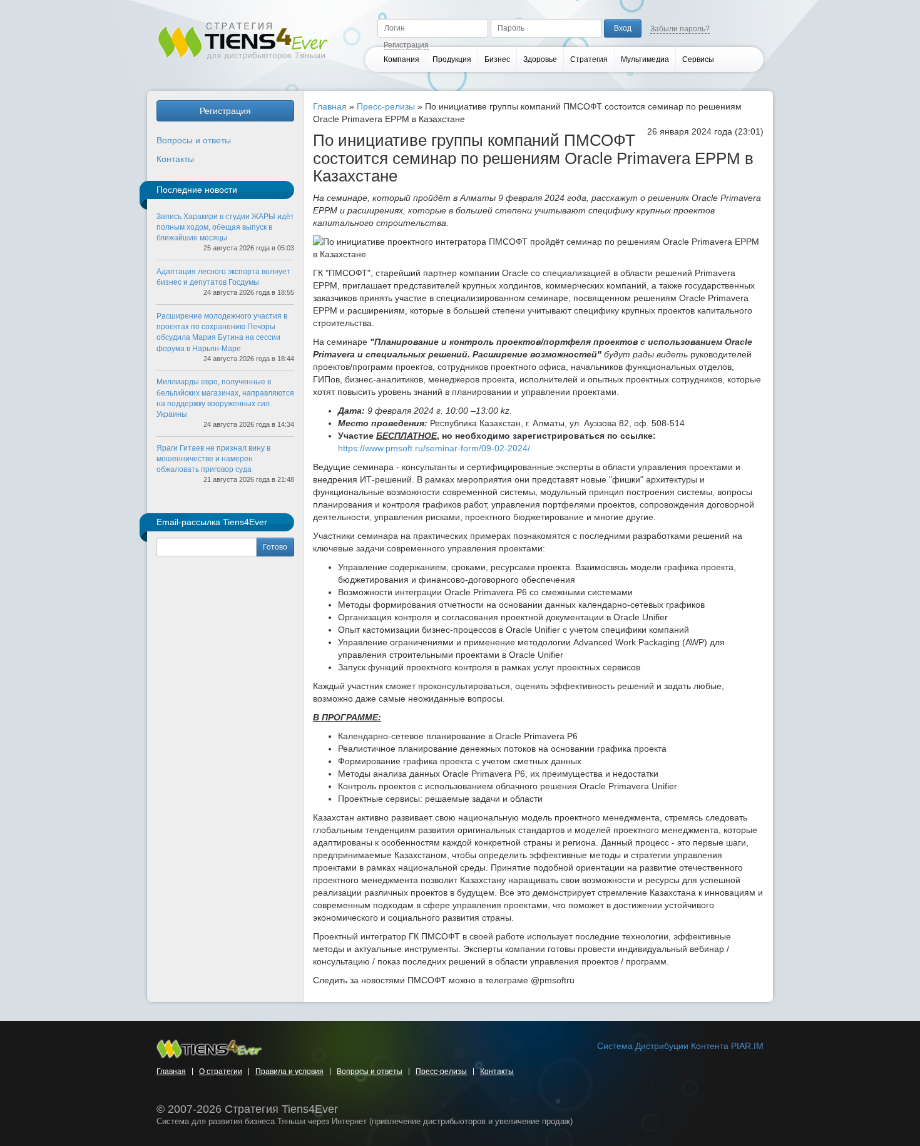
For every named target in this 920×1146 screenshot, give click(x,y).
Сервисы (698, 59)
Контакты (175, 159)
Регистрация (406, 45)
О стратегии (220, 1071)
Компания (401, 59)
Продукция (451, 59)
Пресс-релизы (386, 106)
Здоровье (540, 59)
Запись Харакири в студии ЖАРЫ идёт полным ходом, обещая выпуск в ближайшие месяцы (225, 227)
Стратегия (589, 59)
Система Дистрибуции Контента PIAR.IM (680, 1046)
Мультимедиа (645, 59)
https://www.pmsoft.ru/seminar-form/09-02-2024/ (434, 448)
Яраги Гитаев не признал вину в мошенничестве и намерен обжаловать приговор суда (213, 459)
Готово (275, 547)
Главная (330, 106)
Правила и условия (289, 1071)
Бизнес (497, 59)
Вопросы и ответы (193, 140)
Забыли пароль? (680, 28)
